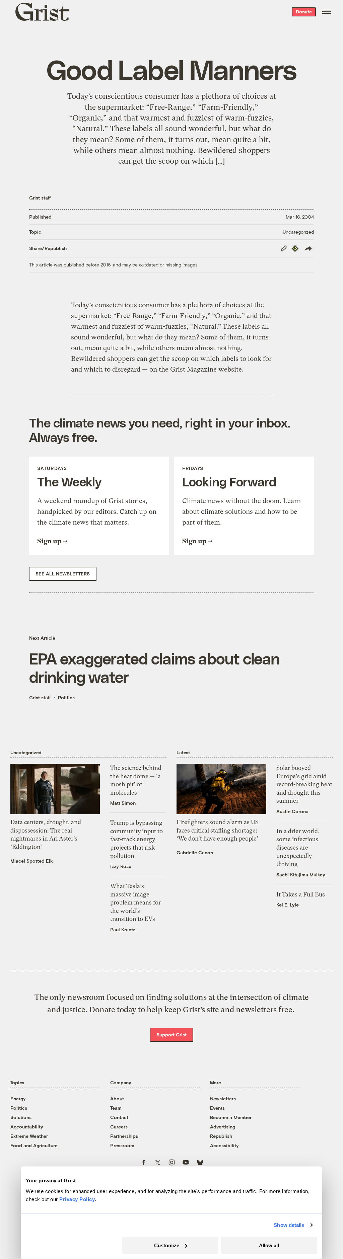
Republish (221, 1136)
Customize (166, 1245)
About (117, 1098)
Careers (119, 1126)
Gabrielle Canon (195, 852)
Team (116, 1108)
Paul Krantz (122, 929)
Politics (66, 697)
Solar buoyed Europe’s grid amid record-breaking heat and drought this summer (304, 784)
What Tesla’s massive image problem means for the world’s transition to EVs (135, 902)
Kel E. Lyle (287, 905)
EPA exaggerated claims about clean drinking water (154, 667)
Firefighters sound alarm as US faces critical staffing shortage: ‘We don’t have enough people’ (218, 830)
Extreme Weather (29, 1136)
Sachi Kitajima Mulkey (300, 874)
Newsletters (223, 1098)
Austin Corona (292, 811)
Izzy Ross (120, 866)
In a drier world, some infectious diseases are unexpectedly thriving (298, 847)
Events (217, 1108)
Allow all (269, 1245)
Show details (289, 1225)
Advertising (222, 1126)
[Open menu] (327, 11)
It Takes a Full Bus (300, 894)
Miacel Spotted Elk (31, 861)
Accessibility (224, 1145)
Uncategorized (298, 232)
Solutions (20, 1117)
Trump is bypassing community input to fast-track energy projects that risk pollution (136, 839)
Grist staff (40, 198)
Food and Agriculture (34, 1145)
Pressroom (122, 1145)
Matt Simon (123, 803)
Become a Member (231, 1117)
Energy (18, 1098)
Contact (119, 1117)
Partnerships (124, 1136)
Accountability (26, 1126)
